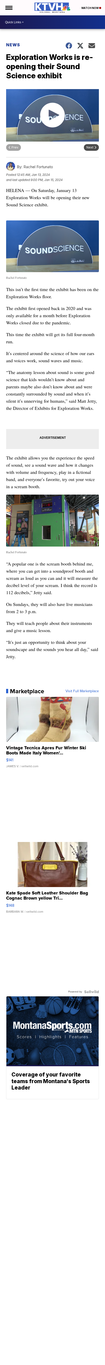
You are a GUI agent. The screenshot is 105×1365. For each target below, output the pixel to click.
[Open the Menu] (8, 7)
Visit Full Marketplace (82, 691)
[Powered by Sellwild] (91, 992)
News (13, 44)
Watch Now (90, 7)
